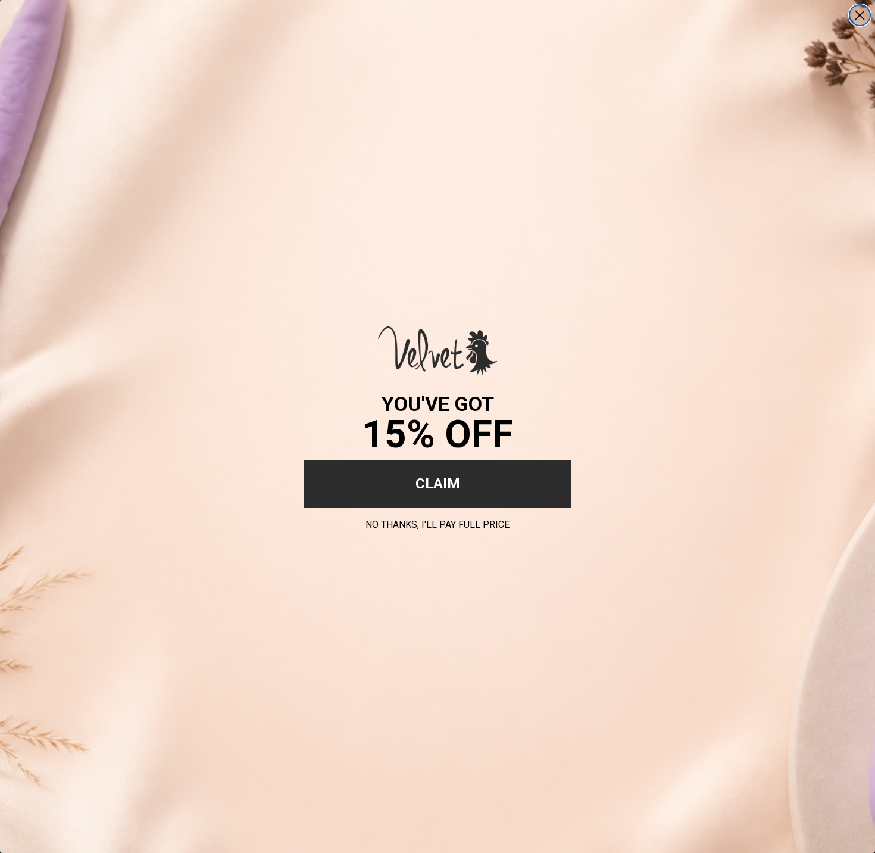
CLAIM (437, 483)
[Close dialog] (859, 15)
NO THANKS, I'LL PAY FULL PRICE (437, 523)
